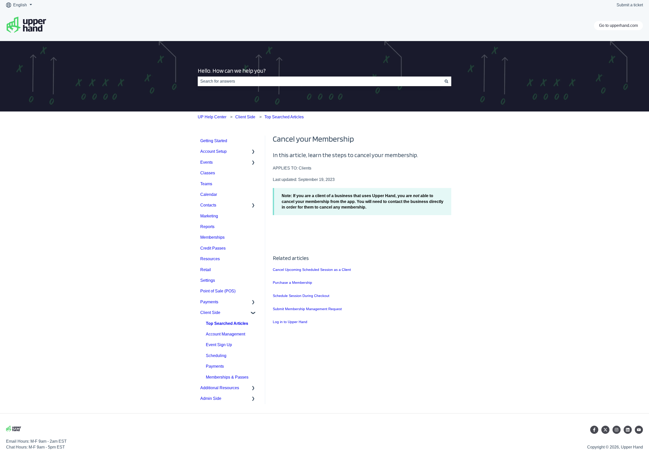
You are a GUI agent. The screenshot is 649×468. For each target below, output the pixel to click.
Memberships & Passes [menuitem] (227, 377)
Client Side (245, 117)
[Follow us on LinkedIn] (628, 430)
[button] (253, 152)
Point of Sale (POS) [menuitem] (218, 291)
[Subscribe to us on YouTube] (639, 430)
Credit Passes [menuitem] (213, 248)
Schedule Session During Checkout (301, 296)
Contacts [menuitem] (208, 205)
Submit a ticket (630, 5)
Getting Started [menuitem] (213, 141)
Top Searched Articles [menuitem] (227, 323)
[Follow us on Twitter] (605, 430)
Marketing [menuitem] (209, 216)
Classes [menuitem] (207, 173)
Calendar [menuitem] (208, 194)
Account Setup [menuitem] (213, 151)
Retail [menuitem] (205, 270)
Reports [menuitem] (207, 226)
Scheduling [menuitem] (216, 355)
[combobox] (320, 81)
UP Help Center (212, 117)
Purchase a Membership (292, 282)
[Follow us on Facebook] (594, 430)
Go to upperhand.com (618, 25)
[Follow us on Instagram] (616, 430)
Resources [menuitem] (210, 259)
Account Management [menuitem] (225, 334)
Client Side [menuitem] (210, 312)
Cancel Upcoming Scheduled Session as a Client (312, 270)
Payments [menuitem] (209, 302)
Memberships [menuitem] (212, 237)
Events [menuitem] (206, 162)
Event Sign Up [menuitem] (219, 345)
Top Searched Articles (284, 117)
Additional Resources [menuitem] (219, 388)
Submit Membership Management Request (307, 309)
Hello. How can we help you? (232, 70)
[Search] (446, 81)
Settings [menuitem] (207, 280)
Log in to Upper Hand (290, 322)
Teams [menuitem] (206, 184)
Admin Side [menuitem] (210, 398)
